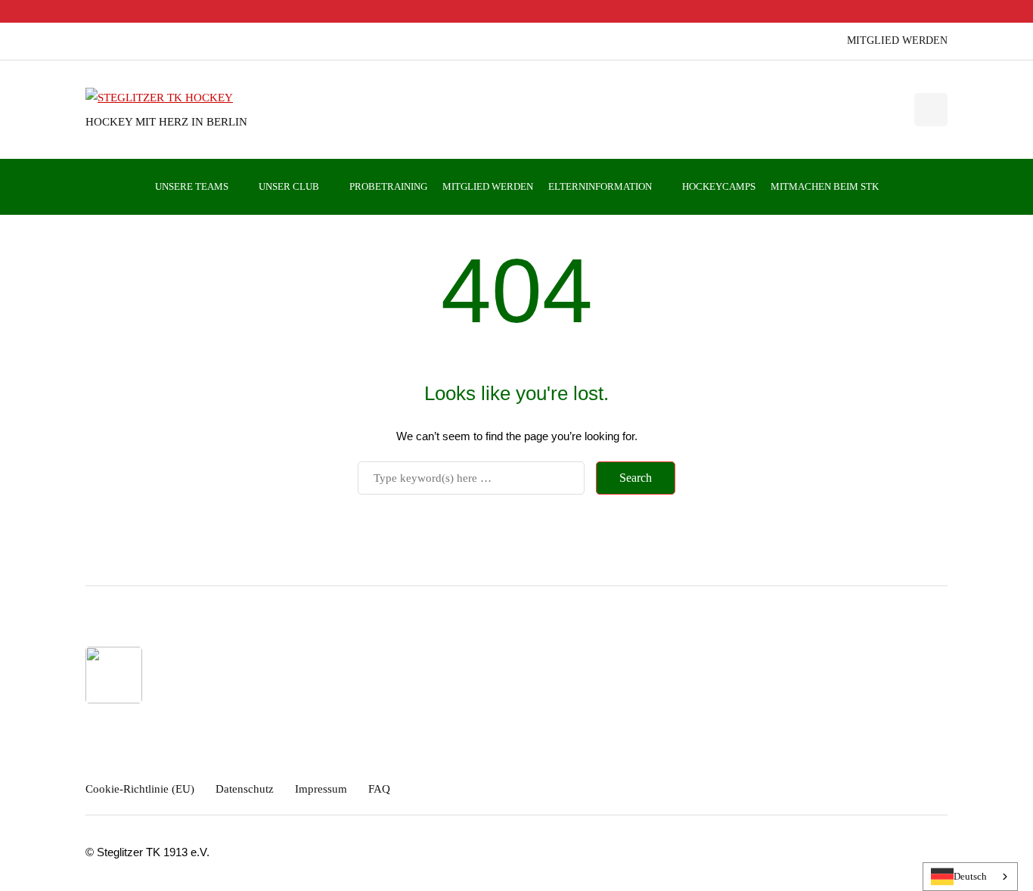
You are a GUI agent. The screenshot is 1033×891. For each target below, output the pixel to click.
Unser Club (289, 186)
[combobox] (970, 876)
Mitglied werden (897, 40)
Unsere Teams (191, 186)
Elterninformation (600, 186)
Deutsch (970, 876)
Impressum (321, 789)
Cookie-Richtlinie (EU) (139, 789)
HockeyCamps (718, 186)
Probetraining (388, 186)
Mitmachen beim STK (825, 186)
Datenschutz (245, 789)
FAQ (379, 789)
